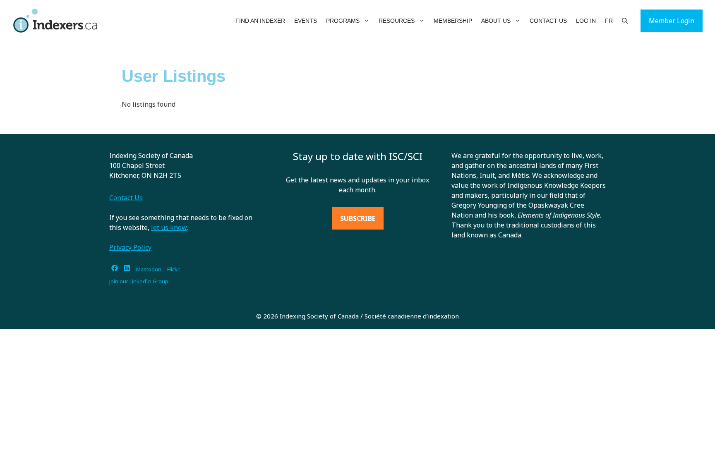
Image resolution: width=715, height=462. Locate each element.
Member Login (671, 20)
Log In (586, 20)
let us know (169, 227)
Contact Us (548, 20)
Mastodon (148, 269)
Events (305, 20)
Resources (397, 20)
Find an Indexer (260, 20)
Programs (343, 20)
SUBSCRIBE (357, 218)
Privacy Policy (130, 247)
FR (609, 20)
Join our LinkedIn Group (138, 281)
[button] (367, 20)
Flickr (173, 269)
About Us (496, 20)
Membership (453, 20)
